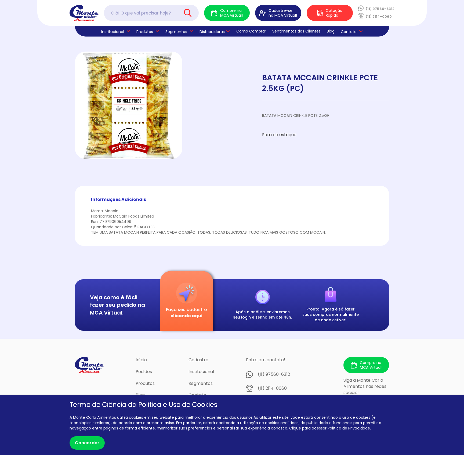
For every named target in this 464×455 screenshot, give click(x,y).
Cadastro (198, 360)
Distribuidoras (212, 31)
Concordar (87, 443)
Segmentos (176, 31)
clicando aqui (186, 316)
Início (141, 360)
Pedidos (144, 372)
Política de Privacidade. (349, 428)
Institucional (201, 372)
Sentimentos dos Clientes (296, 31)
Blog (331, 31)
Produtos (144, 31)
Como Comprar (251, 31)
